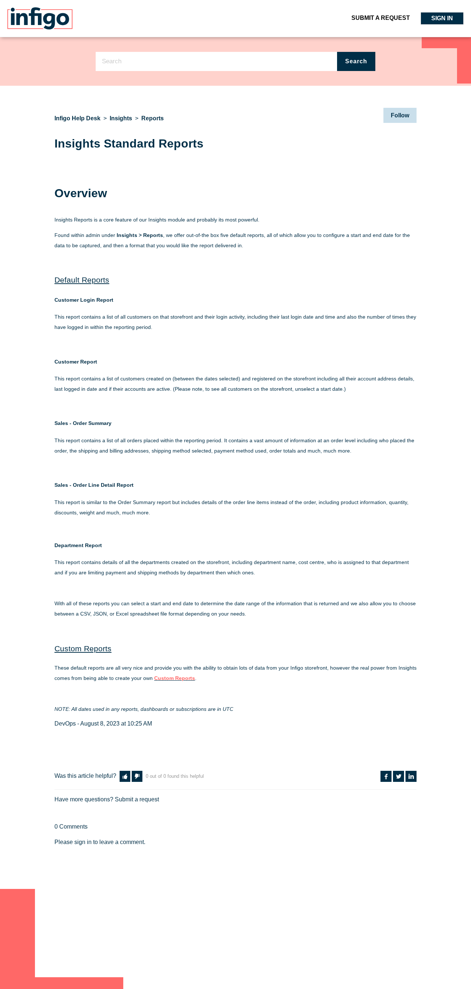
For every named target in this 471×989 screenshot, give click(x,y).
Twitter (398, 776)
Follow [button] (400, 115)
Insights (121, 118)
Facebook (386, 776)
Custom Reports (174, 678)
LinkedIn (411, 776)
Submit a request (380, 18)
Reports (152, 118)
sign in (83, 842)
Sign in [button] (442, 18)
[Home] (39, 18)
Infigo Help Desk (77, 118)
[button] (125, 776)
